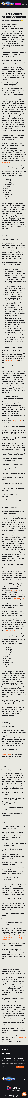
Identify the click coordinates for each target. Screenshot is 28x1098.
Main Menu (5, 1049)
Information (6, 1053)
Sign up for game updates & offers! (13, 1058)
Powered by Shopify (13, 1096)
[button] (24, 1094)
